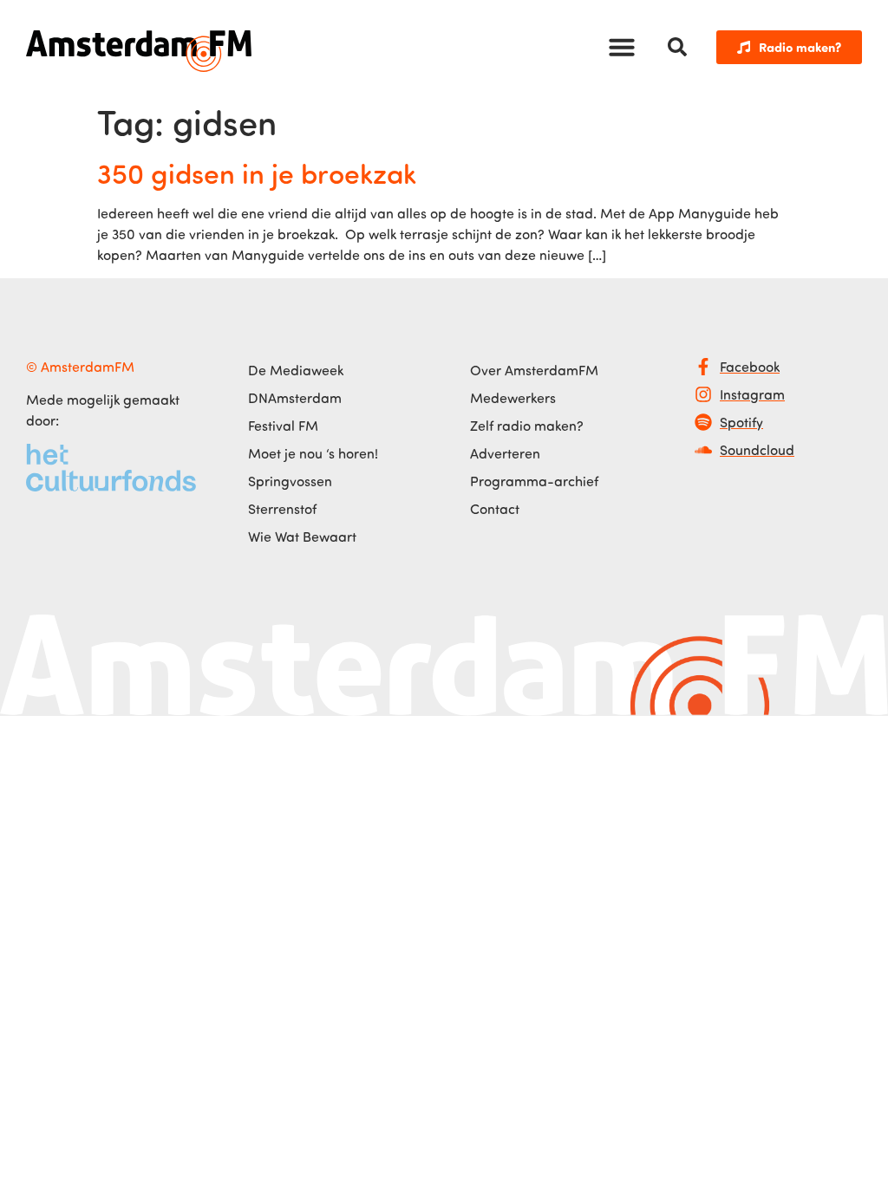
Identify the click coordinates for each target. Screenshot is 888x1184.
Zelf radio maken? (527, 425)
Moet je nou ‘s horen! (313, 453)
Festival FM (283, 425)
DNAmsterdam (295, 398)
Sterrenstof (282, 508)
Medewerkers (513, 398)
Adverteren (505, 453)
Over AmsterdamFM (534, 370)
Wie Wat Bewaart (302, 536)
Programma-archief (534, 481)
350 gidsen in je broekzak (256, 172)
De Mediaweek (295, 370)
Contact (494, 508)
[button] (622, 47)
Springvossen (290, 481)
